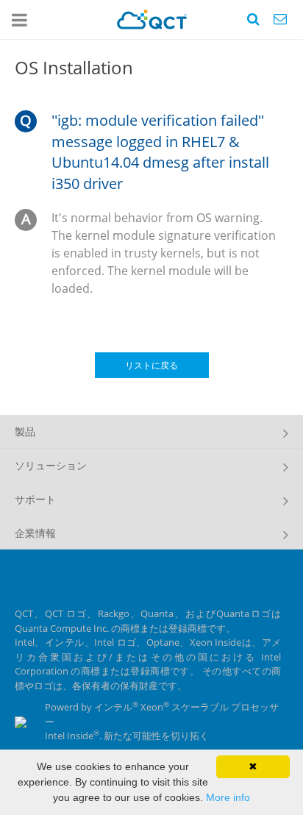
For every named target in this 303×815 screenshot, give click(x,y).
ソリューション (51, 465)
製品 (25, 431)
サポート (35, 499)
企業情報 (35, 533)
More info (228, 797)
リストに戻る (151, 365)
